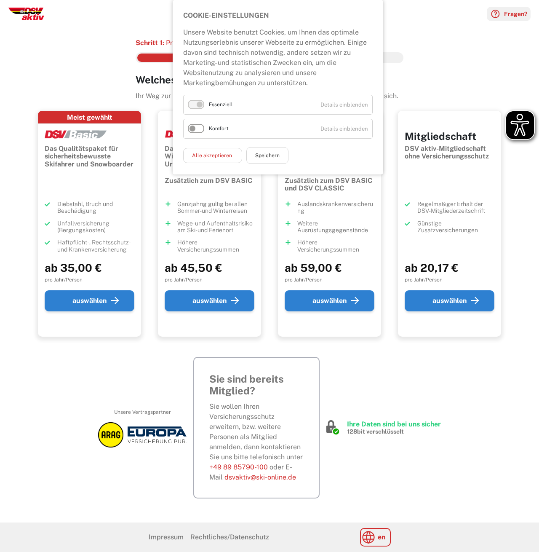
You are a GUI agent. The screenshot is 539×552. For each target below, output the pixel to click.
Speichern (267, 155)
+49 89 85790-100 (238, 467)
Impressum (166, 537)
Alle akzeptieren (212, 155)
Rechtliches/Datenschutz (229, 537)
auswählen (89, 301)
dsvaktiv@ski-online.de (260, 477)
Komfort (219, 128)
